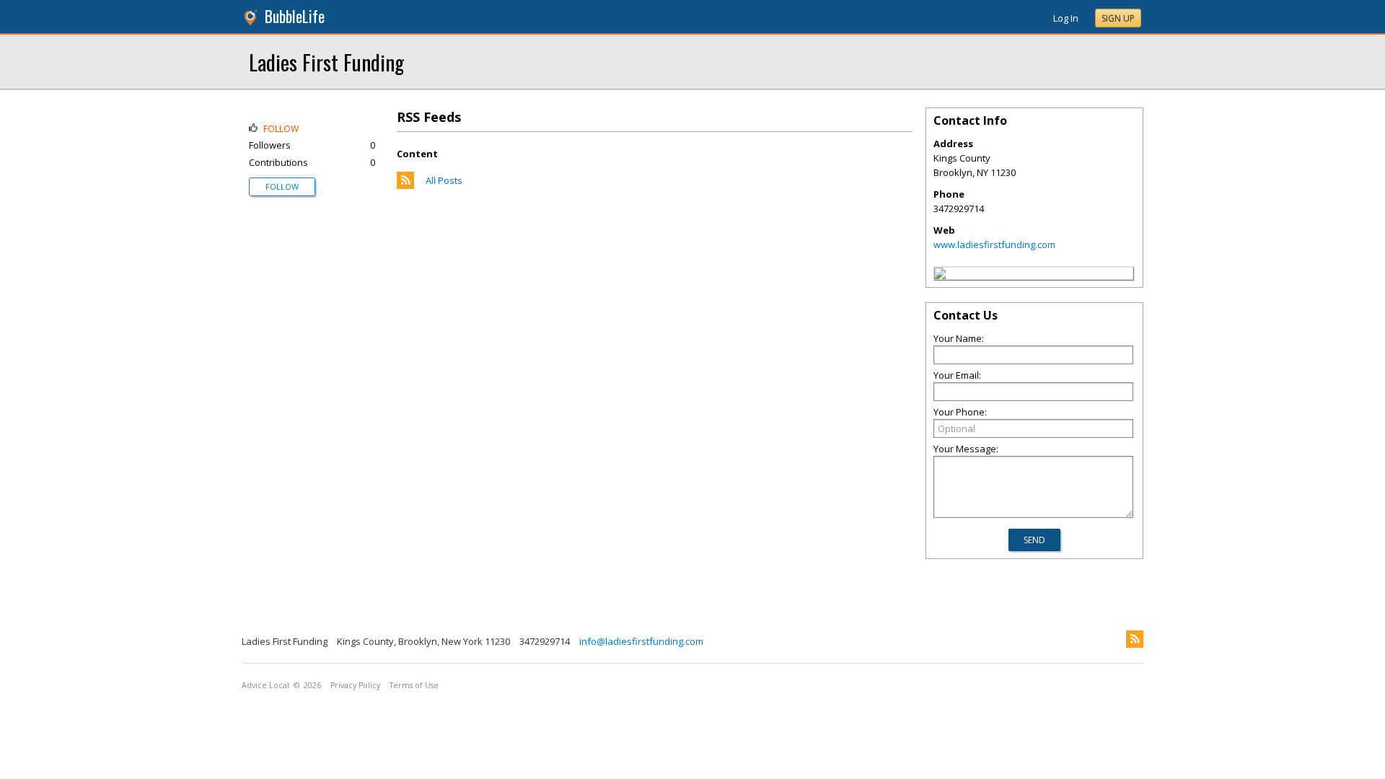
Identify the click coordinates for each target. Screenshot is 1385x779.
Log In (1065, 18)
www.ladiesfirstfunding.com (994, 244)
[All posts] (405, 185)
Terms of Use (414, 685)
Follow (282, 186)
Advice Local (265, 685)
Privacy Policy (355, 685)
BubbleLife (295, 16)
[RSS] (1134, 639)
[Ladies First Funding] (940, 275)
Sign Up (1118, 18)
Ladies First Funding (326, 61)
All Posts (444, 180)
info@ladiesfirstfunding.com (641, 641)
